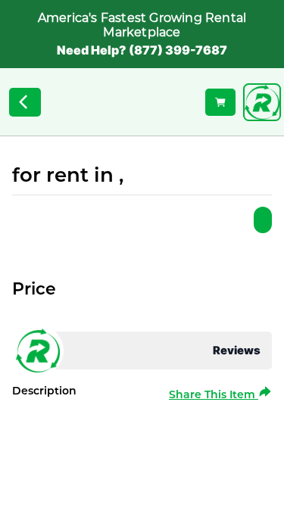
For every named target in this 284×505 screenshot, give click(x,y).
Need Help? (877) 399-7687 (142, 50)
